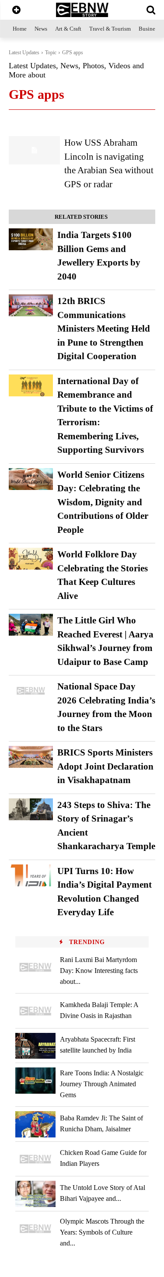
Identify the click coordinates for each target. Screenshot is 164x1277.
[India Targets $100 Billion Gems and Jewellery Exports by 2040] (31, 239)
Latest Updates (24, 52)
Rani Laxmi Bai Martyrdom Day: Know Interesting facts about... (99, 970)
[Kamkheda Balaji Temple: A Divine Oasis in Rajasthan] (35, 1011)
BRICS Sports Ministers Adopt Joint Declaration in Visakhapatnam (105, 766)
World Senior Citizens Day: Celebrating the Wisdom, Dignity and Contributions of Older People (102, 502)
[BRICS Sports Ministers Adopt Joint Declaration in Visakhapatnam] (31, 757)
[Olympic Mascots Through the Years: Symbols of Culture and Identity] (35, 1229)
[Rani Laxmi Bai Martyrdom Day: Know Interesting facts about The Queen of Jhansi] (35, 967)
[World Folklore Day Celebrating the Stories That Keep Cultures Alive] (31, 559)
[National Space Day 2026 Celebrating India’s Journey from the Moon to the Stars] (31, 691)
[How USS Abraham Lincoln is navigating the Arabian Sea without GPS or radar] (34, 150)
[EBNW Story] (82, 10)
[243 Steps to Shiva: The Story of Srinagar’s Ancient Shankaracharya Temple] (31, 809)
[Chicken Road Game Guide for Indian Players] (35, 1159)
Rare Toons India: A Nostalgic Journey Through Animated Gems (101, 1084)
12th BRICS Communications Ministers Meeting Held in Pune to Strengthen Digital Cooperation (103, 328)
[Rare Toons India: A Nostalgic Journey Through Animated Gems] (35, 1080)
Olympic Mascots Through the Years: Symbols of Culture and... (102, 1232)
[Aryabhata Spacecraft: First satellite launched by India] (35, 1046)
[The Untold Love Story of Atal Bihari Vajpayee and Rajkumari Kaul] (35, 1194)
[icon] (16, 10)
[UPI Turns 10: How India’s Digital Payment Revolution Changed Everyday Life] (31, 875)
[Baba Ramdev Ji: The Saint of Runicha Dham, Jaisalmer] (35, 1124)
